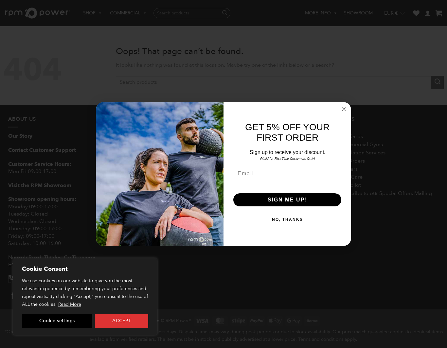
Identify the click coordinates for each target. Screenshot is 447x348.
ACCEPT (121, 321)
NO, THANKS (287, 219)
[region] (85, 296)
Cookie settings (57, 321)
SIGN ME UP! (287, 199)
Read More (69, 304)
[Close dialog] (344, 109)
